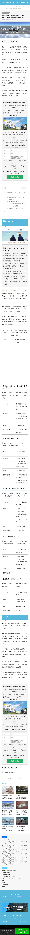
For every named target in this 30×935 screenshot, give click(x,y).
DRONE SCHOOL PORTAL (15, 915)
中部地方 (4, 850)
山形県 (25, 842)
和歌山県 (9, 856)
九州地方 (4, 862)
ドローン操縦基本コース (15, 206)
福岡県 (8, 862)
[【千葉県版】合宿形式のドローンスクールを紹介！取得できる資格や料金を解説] (21, 778)
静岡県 (12, 852)
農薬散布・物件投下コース (16, 208)
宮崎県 (4, 864)
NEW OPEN (4, 899)
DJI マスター (17, 878)
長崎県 (16, 862)
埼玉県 (21, 846)
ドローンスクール (5, 12)
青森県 (8, 842)
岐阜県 (8, 852)
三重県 (8, 854)
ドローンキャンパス (6, 872)
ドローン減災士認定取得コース (17, 203)
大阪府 (21, 854)
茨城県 (8, 846)
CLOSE (23, 188)
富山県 (12, 850)
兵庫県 (25, 854)
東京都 (4, 848)
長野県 (4, 852)
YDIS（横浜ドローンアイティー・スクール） (16, 242)
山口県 (25, 858)
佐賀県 (12, 862)
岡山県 (16, 858)
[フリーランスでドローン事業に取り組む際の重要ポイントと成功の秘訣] (8, 778)
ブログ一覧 (4, 896)
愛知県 (17, 852)
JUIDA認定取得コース (14, 201)
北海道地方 (4, 840)
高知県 (21, 860)
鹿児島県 (9, 864)
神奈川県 (9, 848)
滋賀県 (12, 854)
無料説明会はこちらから (22, 931)
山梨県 (25, 850)
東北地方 (4, 842)
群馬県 (16, 846)
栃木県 (12, 846)
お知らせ (17, 894)
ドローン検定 (5, 884)
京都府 (16, 854)
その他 (3, 886)
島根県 (12, 858)
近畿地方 (4, 854)
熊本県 (21, 862)
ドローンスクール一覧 (7, 894)
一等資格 (9, 870)
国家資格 (4, 870)
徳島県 (8, 860)
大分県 (25, 862)
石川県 (16, 850)
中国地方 (4, 858)
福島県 (4, 844)
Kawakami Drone (11, 772)
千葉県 (25, 846)
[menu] (27, 2)
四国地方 (4, 860)
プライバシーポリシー (13, 921)
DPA (3, 880)
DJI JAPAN (4, 876)
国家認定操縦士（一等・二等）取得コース (17, 198)
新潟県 (8, 850)
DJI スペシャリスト (13, 876)
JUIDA (3, 882)
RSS (15, 918)
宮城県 (16, 842)
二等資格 (14, 870)
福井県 (21, 850)
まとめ (9, 212)
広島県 (21, 858)
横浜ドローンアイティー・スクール (16, 193)
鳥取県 (8, 858)
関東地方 (4, 846)
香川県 (12, 860)
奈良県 (4, 856)
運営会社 (5, 921)
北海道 (9, 840)
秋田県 (21, 842)
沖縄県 (13, 864)
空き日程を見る (15, 177)
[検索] (23, 2)
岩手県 (12, 842)
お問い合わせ (18, 896)
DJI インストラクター (8, 878)
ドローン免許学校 (6, 874)
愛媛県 (16, 860)
